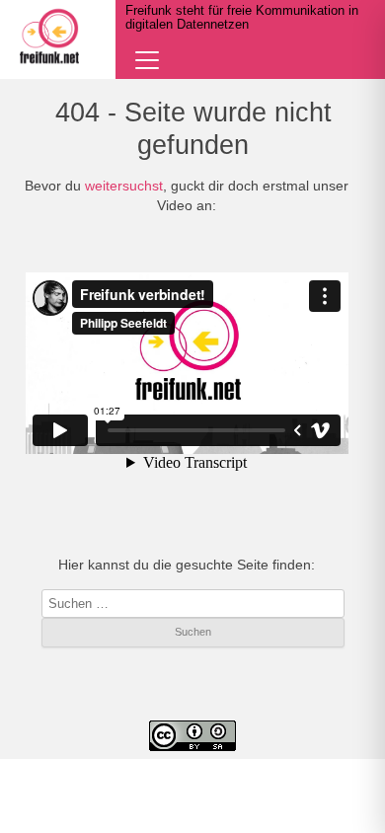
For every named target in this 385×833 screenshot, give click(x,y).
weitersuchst (124, 185)
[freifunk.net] (49, 36)
